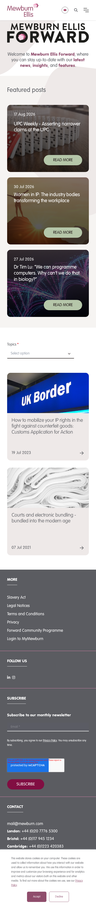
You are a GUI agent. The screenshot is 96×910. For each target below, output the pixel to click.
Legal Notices (18, 606)
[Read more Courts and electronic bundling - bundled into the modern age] (81, 548)
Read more (63, 160)
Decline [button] (59, 896)
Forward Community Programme (35, 631)
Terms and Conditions (25, 614)
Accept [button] (36, 896)
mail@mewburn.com (25, 824)
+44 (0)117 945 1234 (37, 839)
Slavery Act (16, 598)
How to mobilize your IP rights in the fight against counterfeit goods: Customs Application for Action (47, 426)
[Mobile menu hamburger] (86, 10)
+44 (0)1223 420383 (46, 846)
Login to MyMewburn (25, 639)
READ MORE (63, 233)
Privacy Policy (50, 740)
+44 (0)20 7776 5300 (40, 831)
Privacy (13, 622)
